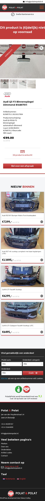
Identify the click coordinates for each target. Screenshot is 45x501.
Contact (4, 455)
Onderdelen (6, 449)
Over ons (4, 446)
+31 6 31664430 (7, 427)
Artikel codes (6, 452)
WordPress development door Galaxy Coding (15, 498)
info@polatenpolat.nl (34, 1)
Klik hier (4, 378)
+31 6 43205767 (7, 424)
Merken (4, 443)
